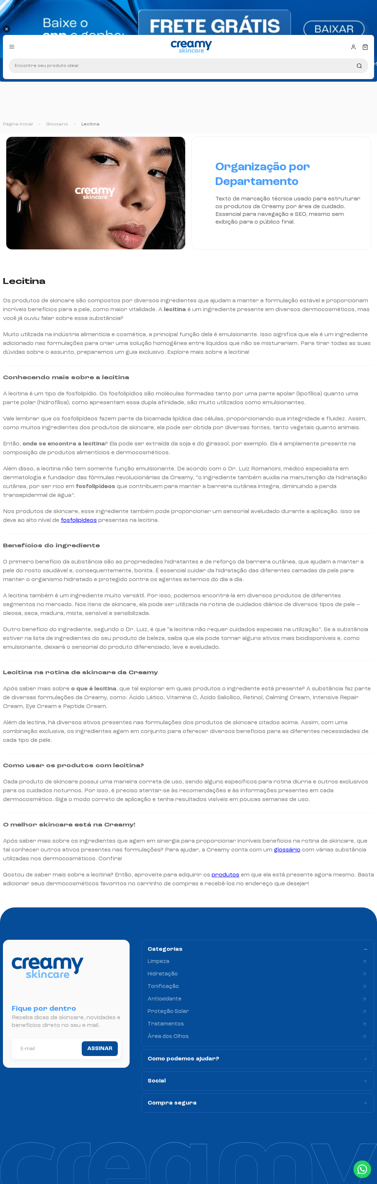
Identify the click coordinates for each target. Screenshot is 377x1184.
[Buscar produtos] (359, 65)
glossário (287, 850)
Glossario (57, 124)
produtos (225, 875)
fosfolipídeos (79, 520)
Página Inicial (18, 124)
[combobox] (188, 65)
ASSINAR (99, 1049)
